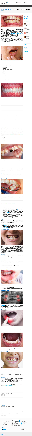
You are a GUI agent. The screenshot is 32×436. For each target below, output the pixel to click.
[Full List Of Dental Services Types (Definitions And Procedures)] (25, 28)
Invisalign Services (26, 51)
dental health (4, 385)
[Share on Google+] (18, 384)
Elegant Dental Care (9, 393)
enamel (8, 212)
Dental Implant (25, 44)
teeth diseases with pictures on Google (17, 33)
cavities (7, 129)
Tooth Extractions (25, 48)
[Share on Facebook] (16, 384)
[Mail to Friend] (22, 384)
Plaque (18, 209)
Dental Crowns (25, 47)
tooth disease (14, 385)
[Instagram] (27, 18)
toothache (5, 225)
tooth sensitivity (5, 227)
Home (18, 9)
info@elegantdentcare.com (5, 424)
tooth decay (12, 385)
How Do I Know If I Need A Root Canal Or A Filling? (28, 37)
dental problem (7, 385)
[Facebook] (24, 18)
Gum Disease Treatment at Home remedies (16, 134)
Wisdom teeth (3, 305)
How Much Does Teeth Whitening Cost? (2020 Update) (28, 33)
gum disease (9, 385)
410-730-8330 (4, 423)
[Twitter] (26, 18)
